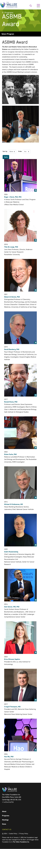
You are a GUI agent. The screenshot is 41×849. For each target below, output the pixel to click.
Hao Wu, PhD (8, 756)
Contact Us (6, 829)
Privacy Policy (23, 834)
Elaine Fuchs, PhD (10, 454)
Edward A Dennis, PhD (12, 297)
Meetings (5, 820)
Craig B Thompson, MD (12, 707)
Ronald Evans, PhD (10, 402)
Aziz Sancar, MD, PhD (11, 607)
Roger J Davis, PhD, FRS (12, 197)
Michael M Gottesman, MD (13, 504)
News (4, 824)
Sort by (5, 151)
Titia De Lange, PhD (11, 247)
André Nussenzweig (11, 552)
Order (20, 151)
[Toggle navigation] (38, 5)
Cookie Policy (13, 834)
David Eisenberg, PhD (11, 349)
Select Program (8, 34)
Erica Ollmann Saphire (12, 659)
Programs (5, 816)
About (4, 811)
